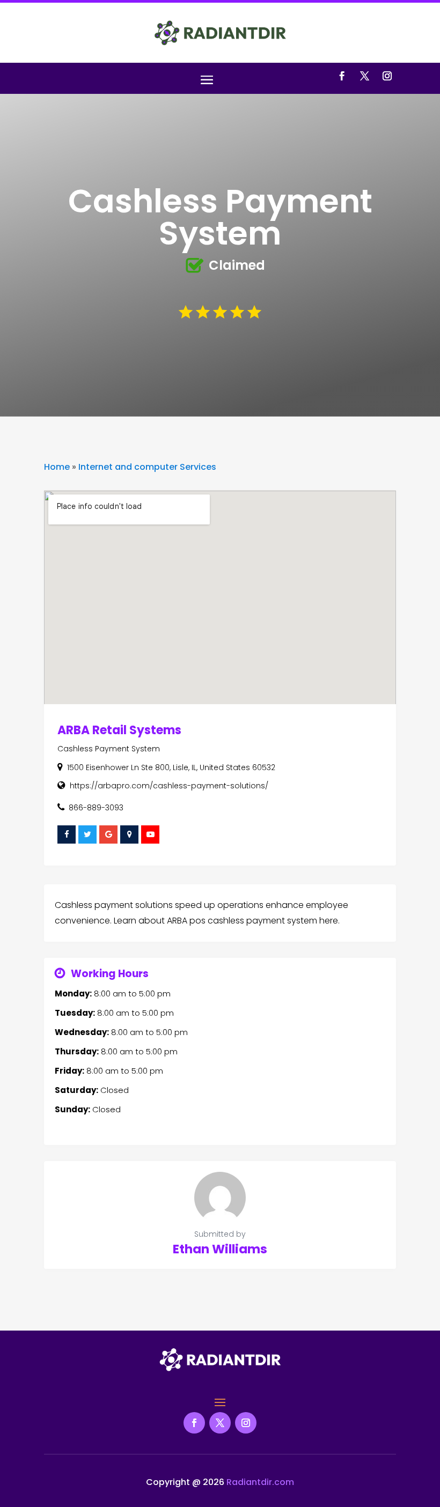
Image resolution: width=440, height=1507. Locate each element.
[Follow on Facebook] (342, 76)
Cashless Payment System (108, 748)
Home (57, 467)
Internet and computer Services (147, 467)
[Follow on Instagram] (387, 76)
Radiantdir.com (260, 1482)
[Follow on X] (364, 76)
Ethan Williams (220, 1249)
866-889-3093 (96, 807)
